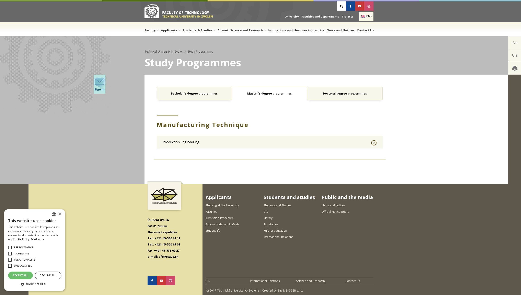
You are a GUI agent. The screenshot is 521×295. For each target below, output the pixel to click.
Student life (213, 230)
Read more (37, 239)
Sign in (99, 89)
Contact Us (365, 30)
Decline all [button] (48, 275)
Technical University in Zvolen (163, 51)
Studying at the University (222, 205)
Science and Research (247, 30)
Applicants (169, 30)
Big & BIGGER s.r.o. (290, 290)
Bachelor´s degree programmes (194, 93)
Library (268, 218)
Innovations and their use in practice (296, 30)
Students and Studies (277, 205)
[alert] (34, 250)
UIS (514, 55)
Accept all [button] (20, 275)
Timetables (271, 224)
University (292, 16)
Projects (347, 16)
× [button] (59, 214)
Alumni (223, 30)
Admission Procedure (220, 218)
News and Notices (341, 30)
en (368, 16)
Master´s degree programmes (269, 93)
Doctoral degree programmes (345, 93)
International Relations (278, 237)
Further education (275, 230)
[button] (10, 247)
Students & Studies (197, 30)
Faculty (150, 30)
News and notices (333, 205)
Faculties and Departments (320, 16)
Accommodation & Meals (222, 224)
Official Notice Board (335, 212)
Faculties (211, 212)
